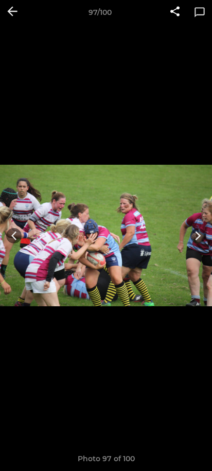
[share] (175, 12)
